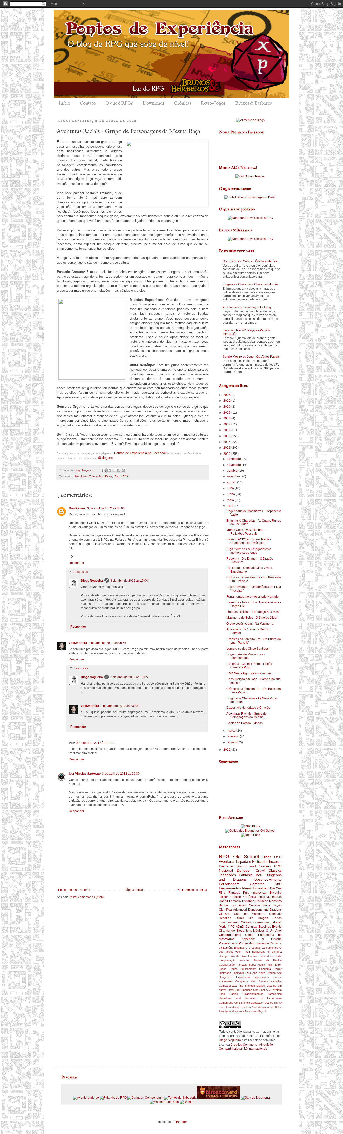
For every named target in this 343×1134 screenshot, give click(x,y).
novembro (234, 465)
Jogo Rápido (228, 993)
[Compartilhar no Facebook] (118, 470)
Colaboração (227, 964)
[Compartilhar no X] (113, 470)
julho (231, 488)
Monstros (275, 901)
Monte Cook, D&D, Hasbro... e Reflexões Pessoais (246, 531)
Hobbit (223, 901)
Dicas (108, 476)
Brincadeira (266, 956)
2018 (227, 418)
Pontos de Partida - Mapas (244, 723)
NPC (231, 926)
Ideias (247, 888)
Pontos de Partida (268, 960)
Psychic (262, 1011)
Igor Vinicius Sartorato (85, 773)
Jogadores (227, 875)
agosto (232, 482)
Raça (117, 476)
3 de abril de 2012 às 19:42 (95, 743)
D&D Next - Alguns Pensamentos (248, 673)
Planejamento (228, 943)
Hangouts (265, 968)
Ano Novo (258, 972)
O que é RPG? (119, 103)
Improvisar (259, 892)
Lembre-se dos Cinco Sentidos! (247, 648)
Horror (278, 968)
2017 (227, 424)
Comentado (226, 1002)
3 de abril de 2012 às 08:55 (107, 643)
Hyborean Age (248, 1007)
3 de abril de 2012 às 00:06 (106, 508)
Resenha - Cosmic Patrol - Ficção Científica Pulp (249, 665)
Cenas (277, 918)
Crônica (250, 897)
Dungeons (225, 977)
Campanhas (96, 476)
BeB (259, 875)
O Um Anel (274, 930)
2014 (227, 442)
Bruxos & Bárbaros (253, 103)
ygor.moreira (78, 643)
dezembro (234, 459)
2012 (227, 454)
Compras (257, 884)
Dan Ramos (77, 508)
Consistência (242, 1002)
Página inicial (133, 890)
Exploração (243, 977)
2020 (227, 407)
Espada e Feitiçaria (251, 861)
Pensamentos (230, 888)
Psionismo (225, 1011)
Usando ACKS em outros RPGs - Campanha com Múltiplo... (248, 541)
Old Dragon (258, 918)
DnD (278, 884)
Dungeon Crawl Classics (259, 870)
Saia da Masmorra (249, 914)
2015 (227, 436)
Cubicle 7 (237, 897)
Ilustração (225, 972)
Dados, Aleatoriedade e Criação (248, 707)
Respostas (80, 572)
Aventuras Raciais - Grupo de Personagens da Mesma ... (246, 715)
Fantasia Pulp (239, 892)
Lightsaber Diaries (262, 1002)
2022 (227, 400)
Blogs (266, 905)
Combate (275, 914)
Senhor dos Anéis (233, 905)
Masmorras (274, 897)
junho (231, 494)
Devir (231, 989)
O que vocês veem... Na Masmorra (249, 623)
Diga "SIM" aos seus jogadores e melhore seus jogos (248, 550)
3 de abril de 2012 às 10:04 (129, 580)
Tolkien (224, 897)
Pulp (269, 964)
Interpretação (227, 960)
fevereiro (233, 736)
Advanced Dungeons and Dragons (257, 909)
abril (230, 506)
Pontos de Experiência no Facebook (140, 453)
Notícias (244, 960)
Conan (249, 935)
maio (231, 500)
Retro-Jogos (213, 103)
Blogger (181, 1122)
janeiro (232, 742)
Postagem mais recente (74, 890)
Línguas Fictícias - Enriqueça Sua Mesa (253, 612)
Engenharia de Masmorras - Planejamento (245, 656)
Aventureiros (249, 956)
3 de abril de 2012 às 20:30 (121, 773)
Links (261, 897)
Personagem (229, 884)
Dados (234, 968)
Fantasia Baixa (246, 964)
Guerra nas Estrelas (267, 922)
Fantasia (246, 875)
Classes (224, 914)
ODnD (240, 918)
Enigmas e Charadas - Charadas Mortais (250, 284)
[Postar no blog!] (108, 470)
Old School (246, 856)
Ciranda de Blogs (231, 930)
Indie (279, 956)
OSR (278, 857)
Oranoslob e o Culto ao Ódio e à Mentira (250, 261)
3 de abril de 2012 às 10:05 (129, 677)
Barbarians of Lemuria (267, 951)
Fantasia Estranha (241, 901)
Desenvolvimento (268, 879)
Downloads (153, 103)
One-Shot (259, 989)
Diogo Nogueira (92, 580)
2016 (227, 430)
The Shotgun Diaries (251, 985)
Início (64, 103)
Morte (223, 926)
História (276, 939)
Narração (261, 901)
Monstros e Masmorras (245, 1011)
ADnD (240, 926)
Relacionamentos (252, 993)
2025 (227, 395)
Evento (277, 926)
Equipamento (248, 968)
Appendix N (253, 939)
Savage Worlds (229, 956)
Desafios (225, 918)
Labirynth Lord (242, 972)
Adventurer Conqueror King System (243, 981)
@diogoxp (105, 458)
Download (261, 888)
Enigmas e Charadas (247, 947)
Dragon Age (274, 972)
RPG (125, 476)
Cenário (254, 905)
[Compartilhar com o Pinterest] (123, 470)
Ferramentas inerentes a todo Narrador (253, 596)
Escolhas (264, 926)
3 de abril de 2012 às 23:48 (119, 706)
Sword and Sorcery (254, 866)
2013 (227, 447)
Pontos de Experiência (254, 943)
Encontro (275, 892)
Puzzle (277, 977)
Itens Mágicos (255, 930)
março (231, 730)
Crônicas (182, 103)
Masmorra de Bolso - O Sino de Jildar (251, 617)
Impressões (261, 977)
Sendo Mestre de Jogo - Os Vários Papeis (251, 356)
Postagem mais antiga (192, 890)
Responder (76, 563)
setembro (234, 476)
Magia (261, 964)
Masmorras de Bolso (270, 1007)
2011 (227, 749)
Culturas (251, 926)
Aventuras (81, 476)
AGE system (274, 989)
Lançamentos (270, 947)
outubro (232, 470)
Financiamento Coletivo (235, 922)
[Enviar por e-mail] (104, 470)
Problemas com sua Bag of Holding (247, 307)
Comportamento (230, 935)
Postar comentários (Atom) (87, 897)
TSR (247, 951)
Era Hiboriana (243, 989)
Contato (88, 103)
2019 (227, 412)
